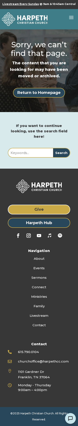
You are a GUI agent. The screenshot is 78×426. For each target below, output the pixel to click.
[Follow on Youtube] (39, 235)
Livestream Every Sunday (20, 4)
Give (39, 209)
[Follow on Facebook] (18, 235)
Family (39, 306)
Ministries (39, 297)
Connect (39, 287)
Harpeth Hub (39, 222)
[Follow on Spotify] (59, 235)
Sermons (39, 278)
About (39, 259)
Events (39, 268)
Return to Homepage (39, 92)
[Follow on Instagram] (28, 235)
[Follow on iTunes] (49, 235)
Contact (39, 325)
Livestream (39, 316)
